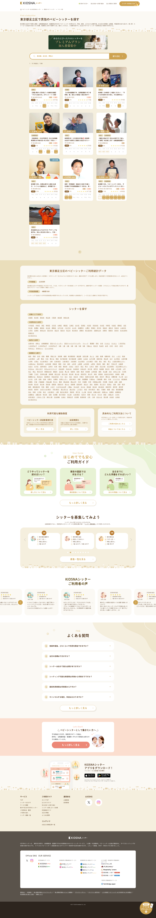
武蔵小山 (105, 392)
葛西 (59, 364)
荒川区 (30, 328)
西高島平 (79, 384)
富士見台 (72, 389)
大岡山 (36, 361)
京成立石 (83, 369)
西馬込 (109, 384)
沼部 (119, 384)
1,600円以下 (32, 346)
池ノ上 (92, 356)
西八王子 (103, 384)
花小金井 (76, 387)
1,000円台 (121, 343)
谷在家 (112, 397)
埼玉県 (48, 317)
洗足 (70, 376)
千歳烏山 (92, 379)
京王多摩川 (110, 366)
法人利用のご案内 (111, 3)
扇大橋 (106, 397)
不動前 (103, 389)
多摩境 (55, 379)
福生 (98, 389)
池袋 (97, 356)
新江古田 (57, 374)
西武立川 (40, 376)
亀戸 (108, 364)
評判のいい (39, 348)
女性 (101, 343)
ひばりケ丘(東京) (45, 389)
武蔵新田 (118, 392)
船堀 (108, 389)
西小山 (67, 384)
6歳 (84, 346)
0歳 (60, 346)
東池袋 (89, 387)
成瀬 (120, 382)
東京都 (60, 317)
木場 (55, 366)
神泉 (95, 374)
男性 (97, 343)
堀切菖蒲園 (119, 389)
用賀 (88, 394)
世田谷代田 (55, 376)
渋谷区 (102, 325)
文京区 (54, 325)
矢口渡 (69, 394)
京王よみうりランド (50, 369)
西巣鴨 (73, 384)
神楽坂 (55, 364)
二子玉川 (80, 389)
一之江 (118, 356)
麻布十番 (49, 397)
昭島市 (105, 328)
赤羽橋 (76, 397)
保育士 (38, 343)
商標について (39, 894)
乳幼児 (101, 346)
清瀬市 (81, 330)
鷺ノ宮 (67, 371)
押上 (109, 361)
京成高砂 (76, 369)
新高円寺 (83, 374)
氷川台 (83, 387)
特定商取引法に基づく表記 (27, 894)
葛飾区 (54, 328)
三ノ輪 (84, 392)
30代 (116, 346)
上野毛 (93, 364)
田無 (40, 379)
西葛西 (54, 384)
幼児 (106, 346)
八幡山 (70, 387)
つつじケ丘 (116, 379)
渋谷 (110, 371)
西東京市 (31, 333)
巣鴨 (122, 374)
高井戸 (102, 376)
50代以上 (31, 348)
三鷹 (57, 392)
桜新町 (73, 371)
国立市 (57, 330)
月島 (109, 379)
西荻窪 (48, 384)
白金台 (63, 397)
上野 (38, 359)
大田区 (89, 325)
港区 (42, 325)
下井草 (124, 371)
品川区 (77, 325)
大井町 (30, 361)
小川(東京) (89, 361)
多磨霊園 (85, 379)
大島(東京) (57, 361)
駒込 (34, 371)
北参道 (117, 397)
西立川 (86, 384)
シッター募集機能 (90, 524)
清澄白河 (70, 397)
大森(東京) (65, 361)
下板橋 (30, 374)
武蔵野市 (81, 328)
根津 (123, 384)
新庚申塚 (83, 397)
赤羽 (38, 356)
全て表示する (32, 335)
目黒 (50, 394)
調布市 (111, 328)
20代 (111, 346)
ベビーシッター (64, 24)
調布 (105, 379)
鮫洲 (82, 371)
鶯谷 (42, 359)
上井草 (74, 364)
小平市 (30, 330)
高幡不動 (114, 376)
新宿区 (48, 325)
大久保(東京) (44, 361)
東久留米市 (88, 330)
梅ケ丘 (52, 359)
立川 (126, 376)
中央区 (38, 325)
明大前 (45, 394)
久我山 (71, 366)
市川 (113, 356)
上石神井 (86, 364)
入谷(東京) (31, 359)
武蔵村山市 (97, 330)
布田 (85, 389)
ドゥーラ (85, 343)
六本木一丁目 (41, 397)
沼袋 (114, 384)
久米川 (91, 366)
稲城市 (111, 330)
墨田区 (65, 325)
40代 (121, 346)
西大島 (42, 384)
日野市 (36, 330)
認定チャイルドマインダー (72, 343)
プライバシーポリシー (80, 892)
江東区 (71, 325)
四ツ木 (94, 394)
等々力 (55, 382)
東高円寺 (108, 387)
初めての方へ (84, 3)
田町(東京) (72, 379)
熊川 (86, 366)
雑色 (96, 376)
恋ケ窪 (90, 369)
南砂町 (72, 392)
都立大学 (73, 382)
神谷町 (99, 364)
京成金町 (61, 369)
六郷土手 (111, 394)
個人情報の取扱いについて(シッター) (43, 892)
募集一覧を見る (78, 559)
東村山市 (43, 330)
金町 (68, 364)
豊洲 (60, 382)
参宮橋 (87, 371)
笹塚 (78, 371)
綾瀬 (65, 356)
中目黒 (111, 382)
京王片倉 (102, 366)
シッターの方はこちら (128, 3)
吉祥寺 (50, 366)
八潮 (93, 397)
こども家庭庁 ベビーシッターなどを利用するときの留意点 (117, 892)
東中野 (121, 387)
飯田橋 (79, 356)
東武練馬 (124, 379)
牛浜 (47, 359)
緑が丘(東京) (64, 392)
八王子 (52, 387)
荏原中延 (99, 359)
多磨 (79, 379)
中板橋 (84, 382)
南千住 (78, 392)
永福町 (80, 359)
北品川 (30, 366)
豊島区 (120, 325)
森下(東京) (62, 394)
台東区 (60, 325)
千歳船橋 (99, 379)
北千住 (36, 366)
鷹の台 (108, 376)
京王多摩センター (121, 366)
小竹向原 (118, 369)
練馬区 (42, 328)
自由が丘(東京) (109, 374)
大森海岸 (73, 361)
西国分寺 (60, 384)
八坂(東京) (76, 394)
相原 (29, 356)
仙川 (66, 376)
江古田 (85, 359)
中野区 (108, 325)
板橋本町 (107, 356)
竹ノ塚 (121, 376)
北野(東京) (43, 366)
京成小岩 (69, 369)
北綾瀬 (121, 364)
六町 (89, 397)
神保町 (117, 374)
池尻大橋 (85, 356)
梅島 (57, 359)
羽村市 (116, 330)
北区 (124, 325)
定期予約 (31, 343)
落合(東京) (40, 364)
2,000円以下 (42, 346)
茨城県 (30, 317)
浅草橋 (60, 356)
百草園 (55, 394)
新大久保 (65, 374)
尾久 (100, 361)
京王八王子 (39, 369)
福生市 (62, 330)
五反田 (61, 371)
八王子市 (68, 328)
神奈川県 (66, 317)
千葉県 (54, 317)
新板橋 (51, 374)
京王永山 (31, 369)
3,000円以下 (53, 346)
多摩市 (105, 330)
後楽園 (101, 369)
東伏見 (30, 389)
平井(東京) (56, 389)
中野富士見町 (97, 382)
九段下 (77, 366)
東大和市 (75, 330)
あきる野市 (123, 330)
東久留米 (101, 387)
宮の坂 (89, 392)
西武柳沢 (47, 376)
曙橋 (47, 356)
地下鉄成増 (72, 359)
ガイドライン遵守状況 (94, 892)
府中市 (99, 328)
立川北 (30, 379)
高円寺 (96, 369)
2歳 (68, 346)
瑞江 (44, 392)
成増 (115, 382)
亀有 (103, 364)
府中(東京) (92, 389)
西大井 (36, 384)
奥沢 (105, 361)
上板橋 (80, 364)
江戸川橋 (92, 359)
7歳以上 (89, 346)
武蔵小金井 (96, 392)
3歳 (72, 346)
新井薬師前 (71, 356)
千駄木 (81, 376)
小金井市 (123, 328)
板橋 (101, 356)
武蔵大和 (38, 394)
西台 (91, 384)
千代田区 (31, 325)
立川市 (74, 328)
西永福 (30, 384)
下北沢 (36, 374)
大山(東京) (81, 361)
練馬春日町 (36, 387)
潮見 (100, 371)
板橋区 (36, 328)
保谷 (113, 389)
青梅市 (93, 328)
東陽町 (30, 382)
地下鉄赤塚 (63, 359)
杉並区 (114, 325)
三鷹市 (87, 328)
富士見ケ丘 (64, 389)
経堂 (60, 366)
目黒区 (83, 325)
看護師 (92, 343)
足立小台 (99, 397)
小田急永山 (31, 364)
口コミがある (49, 348)
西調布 (96, 384)
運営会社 (22, 892)
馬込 (29, 392)
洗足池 (76, 376)
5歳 (80, 346)
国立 (82, 366)
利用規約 (29, 892)
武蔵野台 (31, 394)
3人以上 (114, 343)
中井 (79, 382)
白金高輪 (57, 397)
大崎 (51, 361)
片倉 (64, 364)
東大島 (95, 387)
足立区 (48, 328)
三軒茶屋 (94, 371)
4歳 (76, 346)
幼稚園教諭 (45, 343)
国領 (112, 369)
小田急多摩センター (118, 361)
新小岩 (77, 374)
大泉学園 (124, 359)
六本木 (117, 394)
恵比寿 (106, 359)
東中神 (115, 387)
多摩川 (49, 379)
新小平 (90, 374)
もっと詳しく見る (78, 708)
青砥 (34, 356)
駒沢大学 (40, 371)
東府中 (36, 389)
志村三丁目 (116, 371)
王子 (111, 359)
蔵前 (96, 366)
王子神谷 (117, 359)
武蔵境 (111, 392)
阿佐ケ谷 (53, 356)
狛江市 (68, 330)
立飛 (35, 379)
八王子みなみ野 (61, 387)
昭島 (43, 356)
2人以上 (107, 343)
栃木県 (36, 317)
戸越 (35, 382)
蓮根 (47, 387)
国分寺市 (50, 330)
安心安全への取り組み (97, 3)
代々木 (100, 394)
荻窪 (96, 361)
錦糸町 (65, 366)
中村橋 (105, 382)
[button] (67, 552)
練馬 (29, 387)
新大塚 (71, 374)
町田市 (116, 328)
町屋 (34, 392)
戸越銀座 (41, 382)
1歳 (64, 346)
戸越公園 (49, 382)
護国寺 (55, 371)
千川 (61, 376)
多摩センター (63, 379)
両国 (104, 394)
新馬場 (100, 374)
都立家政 (66, 382)
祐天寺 (83, 394)
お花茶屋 (48, 364)
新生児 (95, 346)
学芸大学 (114, 364)
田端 (44, 379)
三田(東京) (50, 392)
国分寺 (107, 369)
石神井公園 (43, 374)
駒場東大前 (48, 371)
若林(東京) (31, 397)
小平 (124, 369)
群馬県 (42, 317)
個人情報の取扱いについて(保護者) (64, 892)
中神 (89, 382)
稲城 (123, 356)
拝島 (42, 387)
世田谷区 (95, 325)
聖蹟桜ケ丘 (31, 376)
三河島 (39, 392)
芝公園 (105, 371)
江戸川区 (60, 328)
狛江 (29, 371)
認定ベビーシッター (56, 343)
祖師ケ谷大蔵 (89, 376)
